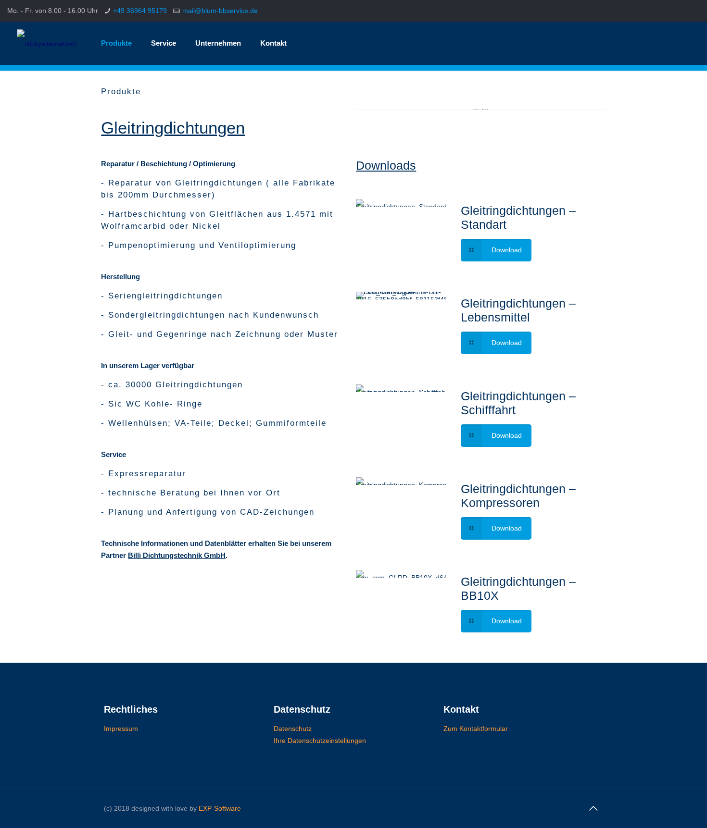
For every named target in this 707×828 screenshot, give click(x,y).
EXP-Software (220, 808)
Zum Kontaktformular (475, 728)
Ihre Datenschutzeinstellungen (320, 740)
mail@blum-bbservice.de (220, 10)
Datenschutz (293, 728)
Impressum (121, 728)
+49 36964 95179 (140, 10)
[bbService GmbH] (47, 43)
